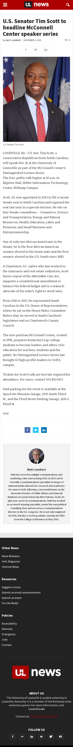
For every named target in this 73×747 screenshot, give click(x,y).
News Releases (11, 556)
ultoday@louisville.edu (43, 716)
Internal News (10, 566)
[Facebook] (12, 736)
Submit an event (12, 598)
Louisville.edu (36, 709)
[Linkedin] (31, 736)
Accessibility (9, 623)
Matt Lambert (13, 40)
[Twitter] (50, 736)
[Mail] (41, 736)
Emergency (8, 634)
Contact (7, 645)
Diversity (7, 629)
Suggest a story (11, 587)
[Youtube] (60, 736)
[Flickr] (22, 736)
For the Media (10, 603)
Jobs (5, 639)
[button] (68, 5)
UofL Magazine (11, 561)
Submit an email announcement (21, 592)
